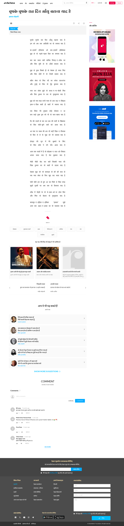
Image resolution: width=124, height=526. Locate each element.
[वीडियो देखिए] (11, 23)
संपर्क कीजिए (37, 492)
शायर (21, 3)
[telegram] (32, 517)
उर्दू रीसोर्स (16, 496)
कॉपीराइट (33, 523)
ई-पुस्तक (45, 3)
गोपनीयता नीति (53, 473)
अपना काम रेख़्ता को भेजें (20, 500)
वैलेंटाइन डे (49, 229)
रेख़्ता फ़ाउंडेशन (38, 484)
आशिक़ (61, 229)
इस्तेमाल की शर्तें (26, 523)
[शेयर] (78, 23)
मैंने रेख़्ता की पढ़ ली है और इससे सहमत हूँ (57, 473)
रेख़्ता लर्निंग (57, 496)
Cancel (71, 401)
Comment (80, 401)
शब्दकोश (31, 3)
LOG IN (100, 3)
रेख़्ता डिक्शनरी (57, 492)
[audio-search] (86, 3)
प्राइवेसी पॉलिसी (17, 523)
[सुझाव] (74, 23)
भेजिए (102, 518)
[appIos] (59, 517)
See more (48, 447)
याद (71, 229)
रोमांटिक (42, 234)
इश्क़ (39, 229)
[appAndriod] (48, 517)
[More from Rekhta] (105, 3)
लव (80, 229)
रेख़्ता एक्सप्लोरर (38, 500)
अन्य (51, 3)
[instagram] (28, 517)
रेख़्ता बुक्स (56, 500)
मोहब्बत (14, 229)
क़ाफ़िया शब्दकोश (18, 488)
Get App (112, 3)
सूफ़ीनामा (56, 488)
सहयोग (15, 484)
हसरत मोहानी (14, 17)
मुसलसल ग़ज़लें (27, 229)
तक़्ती (15, 492)
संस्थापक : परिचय (38, 488)
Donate (119, 3)
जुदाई (53, 234)
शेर (26, 3)
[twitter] (19, 517)
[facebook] (15, 517)
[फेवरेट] (83, 23)
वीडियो (38, 3)
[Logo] (9, 3)
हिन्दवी (55, 484)
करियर (35, 496)
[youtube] (24, 517)
